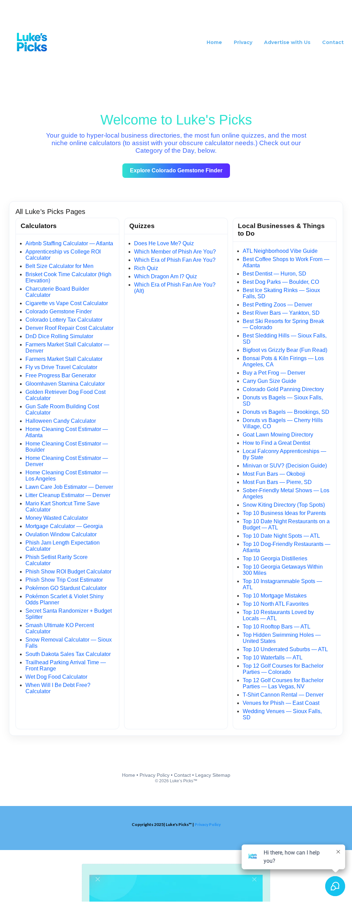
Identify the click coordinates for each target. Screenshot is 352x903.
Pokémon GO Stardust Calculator (66, 588)
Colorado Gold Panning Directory (283, 389)
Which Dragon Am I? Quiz (165, 276)
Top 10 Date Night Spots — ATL (281, 536)
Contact (182, 775)
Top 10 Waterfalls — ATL (272, 657)
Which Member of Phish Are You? (175, 252)
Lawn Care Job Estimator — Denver (69, 487)
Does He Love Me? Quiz (164, 243)
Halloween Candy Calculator (60, 421)
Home (128, 775)
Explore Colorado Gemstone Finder (176, 170)
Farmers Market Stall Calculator (63, 359)
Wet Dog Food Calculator (56, 677)
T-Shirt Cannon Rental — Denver (283, 695)
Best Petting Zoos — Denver (277, 305)
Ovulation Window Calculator (61, 534)
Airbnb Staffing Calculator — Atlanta (69, 243)
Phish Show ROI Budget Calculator (68, 571)
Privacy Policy (154, 775)
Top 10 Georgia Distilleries (275, 558)
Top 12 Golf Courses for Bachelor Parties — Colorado (283, 669)
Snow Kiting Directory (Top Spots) (284, 505)
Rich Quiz (146, 268)
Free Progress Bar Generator (60, 375)
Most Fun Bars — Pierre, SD (277, 482)
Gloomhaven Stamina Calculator (65, 384)
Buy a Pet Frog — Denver (274, 373)
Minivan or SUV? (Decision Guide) (285, 466)
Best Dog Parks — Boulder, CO (281, 282)
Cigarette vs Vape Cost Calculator (66, 303)
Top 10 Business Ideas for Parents (284, 513)
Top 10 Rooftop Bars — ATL (276, 627)
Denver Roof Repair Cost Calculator (69, 328)
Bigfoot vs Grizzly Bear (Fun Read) (285, 350)
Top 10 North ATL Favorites (276, 604)
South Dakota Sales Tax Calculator (68, 654)
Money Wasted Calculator (56, 518)
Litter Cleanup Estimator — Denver (67, 495)
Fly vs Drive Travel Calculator (61, 367)
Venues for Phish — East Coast (281, 703)
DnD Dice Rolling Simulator (59, 336)
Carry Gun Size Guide (269, 381)
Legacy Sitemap (212, 775)
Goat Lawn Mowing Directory (278, 435)
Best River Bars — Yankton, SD (281, 313)
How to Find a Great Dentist (276, 443)
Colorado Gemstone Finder (58, 311)
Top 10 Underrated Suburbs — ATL (285, 649)
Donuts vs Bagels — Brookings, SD (286, 412)
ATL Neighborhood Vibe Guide (280, 251)
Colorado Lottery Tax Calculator (63, 320)
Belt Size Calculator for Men (59, 266)
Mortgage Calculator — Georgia (64, 526)
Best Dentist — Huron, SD (274, 274)
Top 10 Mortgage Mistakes (275, 596)
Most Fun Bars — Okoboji (274, 474)
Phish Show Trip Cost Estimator (64, 580)
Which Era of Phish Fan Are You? (175, 260)
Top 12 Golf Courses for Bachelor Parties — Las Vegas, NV (283, 683)
